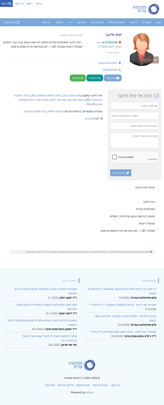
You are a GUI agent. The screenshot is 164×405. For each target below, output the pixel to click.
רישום (30, 3)
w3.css (89, 392)
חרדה (43, 111)
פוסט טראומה (31, 111)
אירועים (46, 22)
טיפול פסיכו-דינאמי (38, 100)
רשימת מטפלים (116, 22)
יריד (70, 22)
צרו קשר (18, 3)
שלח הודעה (119, 173)
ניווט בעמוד (10, 22)
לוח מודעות (97, 22)
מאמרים (146, 22)
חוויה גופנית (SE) (71, 95)
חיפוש (5, 3)
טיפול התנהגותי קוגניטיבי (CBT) (66, 100)
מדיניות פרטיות (65, 385)
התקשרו (93, 78)
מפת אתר (49, 385)
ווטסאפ (76, 78)
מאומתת (99, 42)
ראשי (158, 22)
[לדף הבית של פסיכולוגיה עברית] (146, 9)
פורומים (82, 22)
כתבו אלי (111, 78)
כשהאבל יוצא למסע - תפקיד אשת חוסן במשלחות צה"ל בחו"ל (123, 332)
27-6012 (103, 46)
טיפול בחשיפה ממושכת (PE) (46, 95)
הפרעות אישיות (56, 111)
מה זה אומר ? (112, 52)
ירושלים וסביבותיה (107, 63)
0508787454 (110, 70)
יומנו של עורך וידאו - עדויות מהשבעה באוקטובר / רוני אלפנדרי (123, 304)
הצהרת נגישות (100, 385)
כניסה (39, 3)
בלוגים (133, 22)
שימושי (59, 22)
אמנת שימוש (83, 385)
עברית (88, 118)
